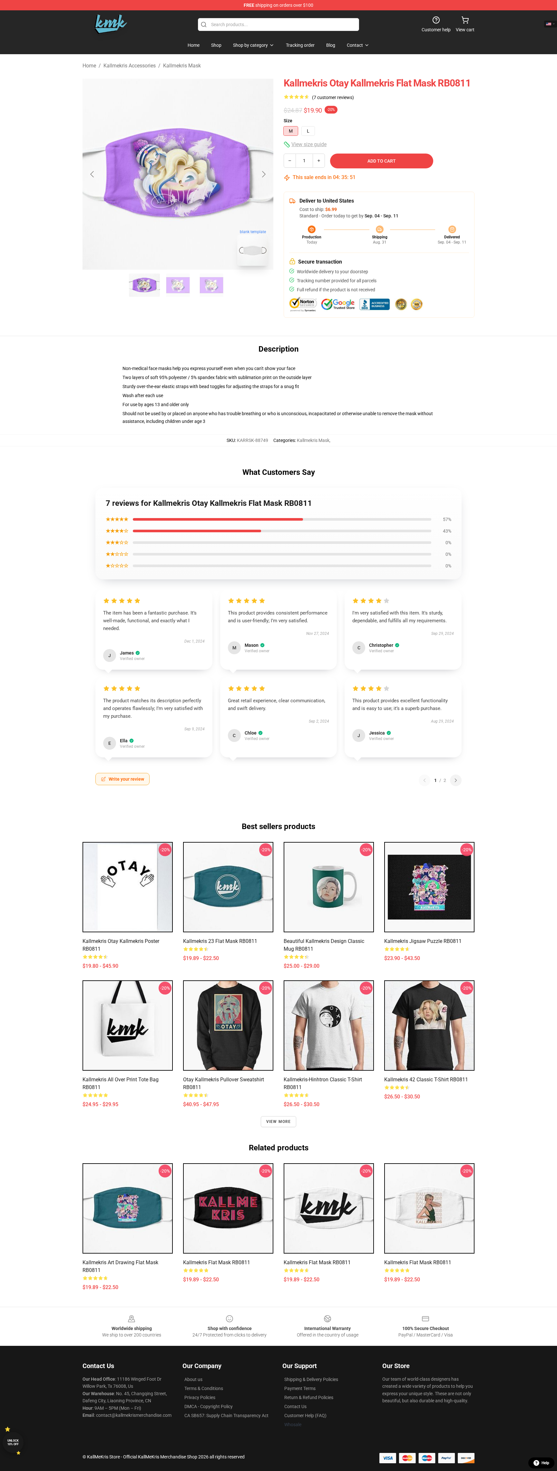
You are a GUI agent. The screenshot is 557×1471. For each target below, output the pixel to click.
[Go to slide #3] (211, 285)
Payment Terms (300, 1388)
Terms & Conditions (203, 1388)
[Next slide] (263, 174)
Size (288, 120)
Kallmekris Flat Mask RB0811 (216, 1262)
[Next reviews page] (456, 780)
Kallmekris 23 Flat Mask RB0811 (220, 941)
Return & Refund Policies (308, 1397)
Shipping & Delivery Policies (311, 1379)
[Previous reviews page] (424, 780)
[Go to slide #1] (144, 285)
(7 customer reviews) (333, 97)
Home (89, 66)
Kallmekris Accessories (129, 66)
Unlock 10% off (13, 1442)
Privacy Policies (199, 1397)
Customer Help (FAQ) (305, 1415)
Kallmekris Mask (182, 66)
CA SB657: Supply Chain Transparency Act (226, 1415)
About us (193, 1379)
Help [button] (545, 1463)
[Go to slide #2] (177, 285)
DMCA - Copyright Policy (208, 1406)
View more (278, 1121)
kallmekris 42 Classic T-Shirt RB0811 (426, 1079)
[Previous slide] (92, 174)
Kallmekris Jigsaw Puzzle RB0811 (423, 941)
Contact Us (295, 1406)
